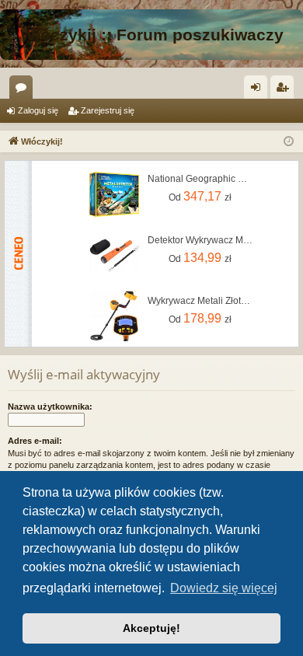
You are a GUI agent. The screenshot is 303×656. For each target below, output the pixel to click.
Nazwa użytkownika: (50, 406)
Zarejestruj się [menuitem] (285, 90)
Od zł (200, 196)
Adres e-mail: (35, 440)
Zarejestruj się (107, 110)
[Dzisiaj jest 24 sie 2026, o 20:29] (289, 142)
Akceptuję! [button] (151, 628)
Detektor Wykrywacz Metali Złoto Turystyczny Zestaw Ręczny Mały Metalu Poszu (200, 240)
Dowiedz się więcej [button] (223, 588)
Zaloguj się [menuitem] (258, 90)
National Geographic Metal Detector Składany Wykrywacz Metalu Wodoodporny (200, 178)
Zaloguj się (38, 110)
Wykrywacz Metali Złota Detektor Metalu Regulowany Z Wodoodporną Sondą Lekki (200, 300)
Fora (24, 90)
